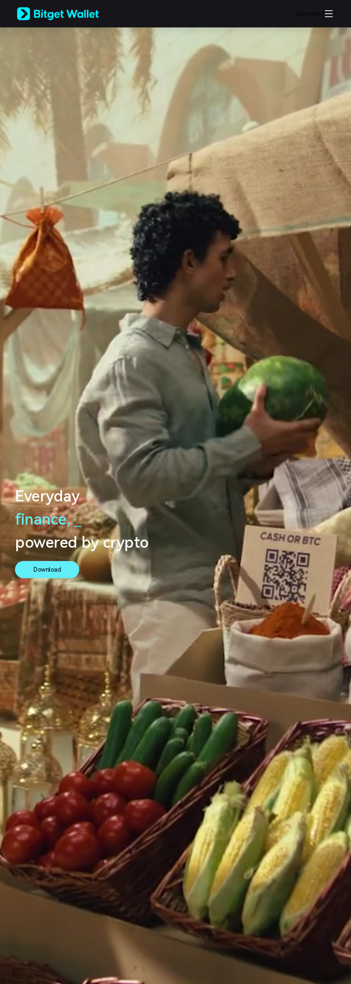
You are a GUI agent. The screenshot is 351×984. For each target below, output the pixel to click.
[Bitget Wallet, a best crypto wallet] (69, 13)
